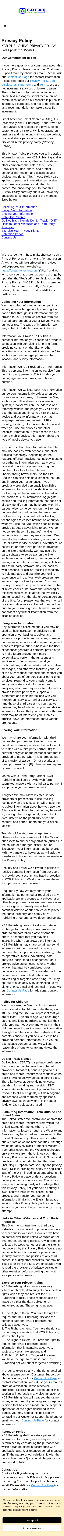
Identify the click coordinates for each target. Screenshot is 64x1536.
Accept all (32, 1520)
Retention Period (12, 234)
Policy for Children (13, 217)
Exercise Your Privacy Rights (20, 230)
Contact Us (8, 237)
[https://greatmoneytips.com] (32, 11)
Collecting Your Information (19, 207)
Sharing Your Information (17, 213)
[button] (4, 26)
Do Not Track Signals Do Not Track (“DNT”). (30, 220)
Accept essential (32, 1528)
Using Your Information (16, 210)
